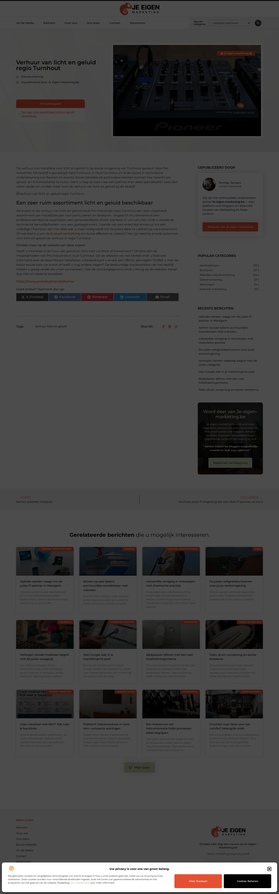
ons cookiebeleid (79, 882)
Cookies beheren (247, 881)
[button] (269, 869)
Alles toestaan (198, 881)
